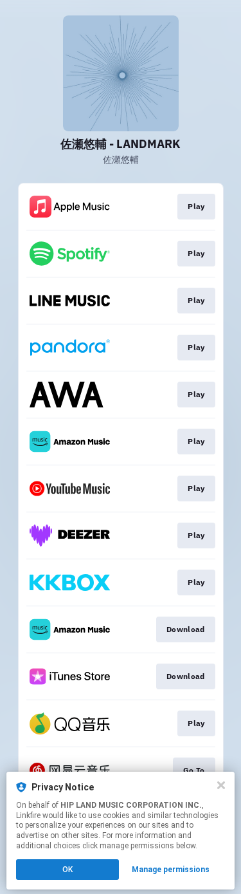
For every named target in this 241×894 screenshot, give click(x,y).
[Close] (221, 785)
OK (67, 869)
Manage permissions (171, 869)
